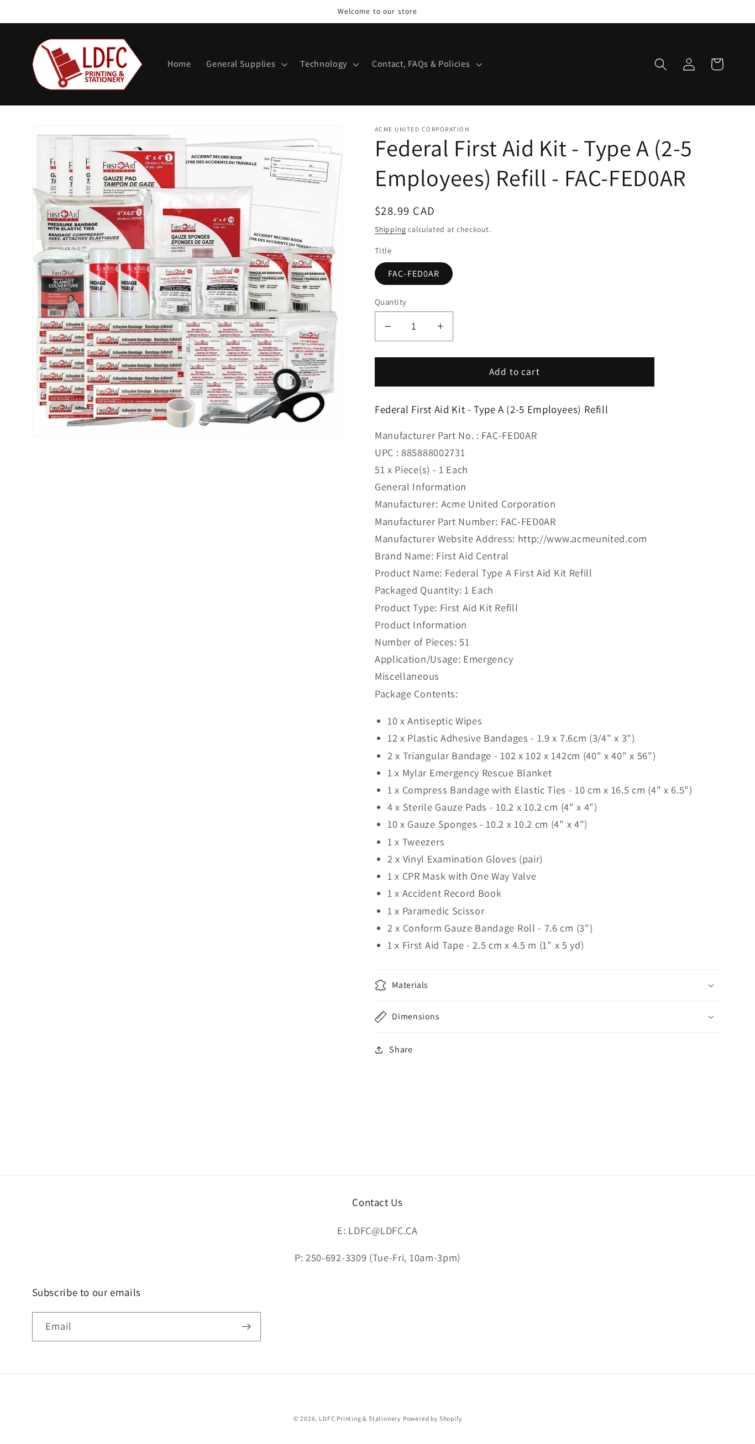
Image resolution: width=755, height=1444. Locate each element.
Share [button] (400, 1049)
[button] (245, 64)
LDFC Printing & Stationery (360, 1418)
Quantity (391, 302)
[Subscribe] (246, 1327)
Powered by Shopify (432, 1418)
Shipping (390, 229)
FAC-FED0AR (414, 273)
